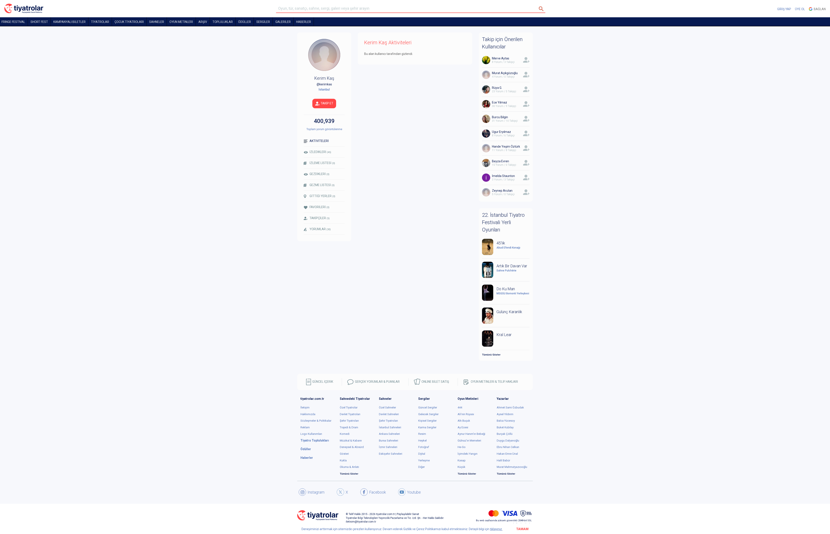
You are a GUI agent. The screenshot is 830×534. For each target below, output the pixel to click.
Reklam (305, 427)
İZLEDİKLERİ (320, 152)
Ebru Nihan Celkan (508, 447)
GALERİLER (283, 22)
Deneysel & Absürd (352, 447)
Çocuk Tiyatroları (129, 22)
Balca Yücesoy (506, 420)
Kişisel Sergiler (427, 420)
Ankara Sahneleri (389, 433)
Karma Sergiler (427, 427)
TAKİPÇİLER (320, 218)
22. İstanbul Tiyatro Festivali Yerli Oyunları (503, 222)
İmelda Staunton (503, 176)
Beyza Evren (500, 161)
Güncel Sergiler (427, 407)
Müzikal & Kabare (351, 440)
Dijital (421, 453)
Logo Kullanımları (311, 433)
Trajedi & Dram (349, 427)
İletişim (305, 407)
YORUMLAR (320, 229)
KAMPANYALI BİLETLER (69, 22)
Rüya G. (497, 87)
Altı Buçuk (464, 420)
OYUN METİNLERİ (181, 22)
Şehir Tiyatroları (349, 420)
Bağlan (819, 9)
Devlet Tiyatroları (350, 414)
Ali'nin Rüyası (466, 414)
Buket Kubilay (505, 427)
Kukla (343, 460)
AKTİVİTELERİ (319, 141)
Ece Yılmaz (499, 102)
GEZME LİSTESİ (322, 185)
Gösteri (344, 453)
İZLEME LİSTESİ (322, 163)
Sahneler (156, 22)
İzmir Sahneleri (388, 447)
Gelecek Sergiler (428, 414)
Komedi (345, 433)
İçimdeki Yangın (467, 453)
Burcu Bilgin (500, 117)
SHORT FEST (39, 22)
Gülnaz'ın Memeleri (469, 440)
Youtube (414, 492)
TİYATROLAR (100, 22)
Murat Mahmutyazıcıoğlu (512, 467)
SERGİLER (263, 22)
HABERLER (303, 22)
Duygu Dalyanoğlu (508, 440)
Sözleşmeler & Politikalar (315, 420)
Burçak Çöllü (504, 433)
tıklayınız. (496, 529)
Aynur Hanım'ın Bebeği (471, 433)
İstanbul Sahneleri (390, 427)
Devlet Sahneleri (389, 414)
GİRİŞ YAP (784, 9)
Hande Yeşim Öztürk (506, 146)
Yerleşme (424, 460)
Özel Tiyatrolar (349, 407)
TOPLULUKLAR (222, 22)
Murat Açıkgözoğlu (505, 73)
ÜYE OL (800, 9)
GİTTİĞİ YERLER (322, 196)
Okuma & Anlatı (349, 467)
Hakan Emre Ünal (507, 453)
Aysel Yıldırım (505, 414)
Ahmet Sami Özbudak (510, 407)
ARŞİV (202, 22)
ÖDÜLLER (244, 22)
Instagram (316, 492)
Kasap (462, 460)
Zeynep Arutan (502, 190)
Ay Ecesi (463, 427)
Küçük (461, 467)
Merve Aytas (500, 58)
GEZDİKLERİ (319, 174)
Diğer (421, 467)
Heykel (422, 440)
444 (460, 407)
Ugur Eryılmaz (501, 132)
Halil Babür (503, 460)
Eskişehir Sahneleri (390, 453)
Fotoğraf (423, 447)
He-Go (462, 447)
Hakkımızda (307, 414)
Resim (422, 433)
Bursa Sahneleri (388, 440)
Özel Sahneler (387, 407)
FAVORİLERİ (319, 207)
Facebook (377, 492)
